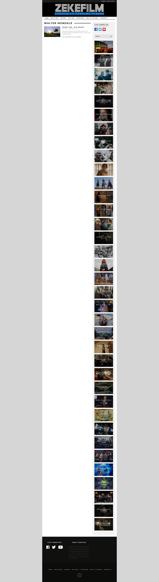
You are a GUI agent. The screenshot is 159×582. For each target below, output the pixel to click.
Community (104, 18)
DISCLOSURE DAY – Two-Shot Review (103, 305)
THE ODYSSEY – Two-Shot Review (104, 182)
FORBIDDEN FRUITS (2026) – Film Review (103, 455)
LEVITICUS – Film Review (103, 237)
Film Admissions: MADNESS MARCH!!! (103, 482)
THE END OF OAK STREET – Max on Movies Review (104, 73)
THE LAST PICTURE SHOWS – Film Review (104, 46)
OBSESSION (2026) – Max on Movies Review (103, 387)
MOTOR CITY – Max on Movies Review (103, 169)
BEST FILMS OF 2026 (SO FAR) (103, 210)
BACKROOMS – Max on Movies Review (103, 346)
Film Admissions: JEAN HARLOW (104, 155)
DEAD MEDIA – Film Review (104, 114)
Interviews (80, 18)
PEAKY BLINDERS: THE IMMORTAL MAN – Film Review (103, 441)
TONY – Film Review (104, 87)
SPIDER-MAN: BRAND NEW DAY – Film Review (103, 128)
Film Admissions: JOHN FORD (104, 251)
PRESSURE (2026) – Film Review (104, 360)
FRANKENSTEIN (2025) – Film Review (104, 510)
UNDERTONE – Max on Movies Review (103, 523)
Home (47, 18)
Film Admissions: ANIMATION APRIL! (103, 414)
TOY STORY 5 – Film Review (104, 278)
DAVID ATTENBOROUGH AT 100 (104, 401)
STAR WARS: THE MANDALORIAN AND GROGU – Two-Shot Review (104, 373)
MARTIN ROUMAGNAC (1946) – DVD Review (104, 60)
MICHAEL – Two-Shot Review (103, 428)
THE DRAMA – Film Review (103, 496)
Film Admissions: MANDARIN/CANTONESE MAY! (104, 332)
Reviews (63, 18)
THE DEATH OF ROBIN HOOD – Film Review (103, 291)
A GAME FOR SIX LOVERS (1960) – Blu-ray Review (103, 101)
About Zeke (54, 18)
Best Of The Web (92, 18)
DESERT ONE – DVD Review (73, 27)
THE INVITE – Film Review (103, 223)
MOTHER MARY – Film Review (104, 469)
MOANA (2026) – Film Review (104, 196)
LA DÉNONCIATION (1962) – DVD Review (104, 141)
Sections (71, 18)
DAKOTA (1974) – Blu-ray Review (103, 319)
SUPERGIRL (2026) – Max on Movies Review (104, 264)
